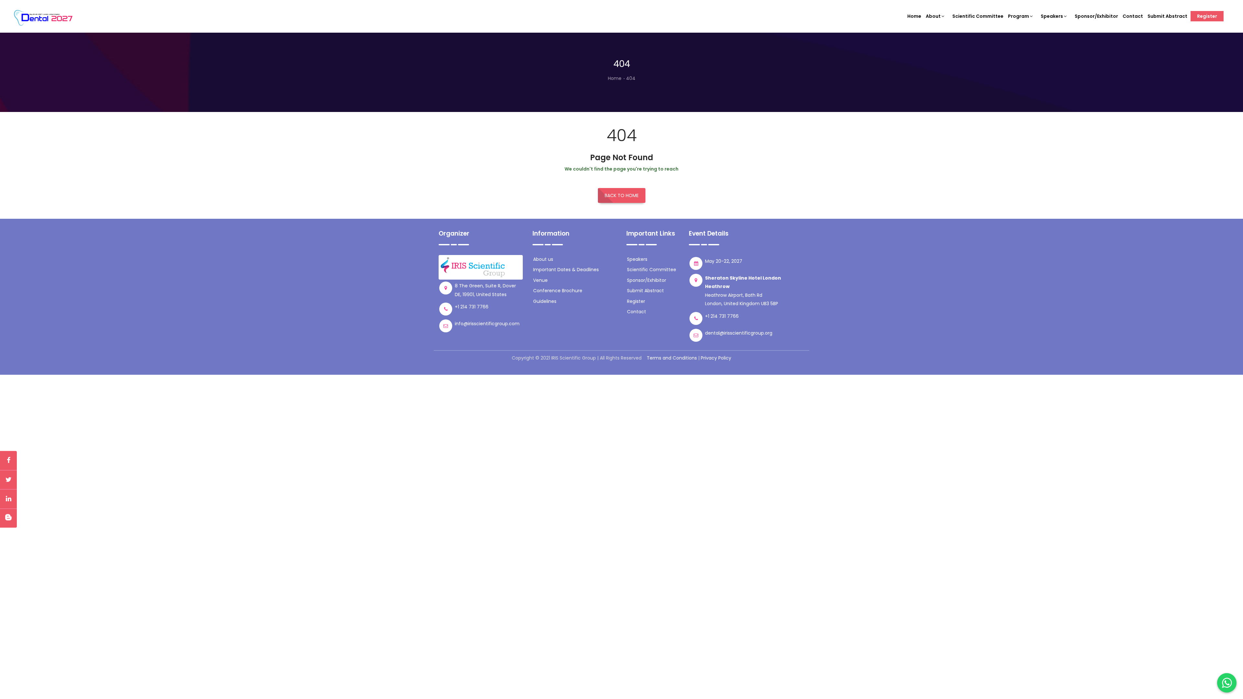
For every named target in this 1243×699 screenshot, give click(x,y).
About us (543, 259)
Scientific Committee (977, 16)
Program (1018, 16)
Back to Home (622, 195)
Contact (1133, 16)
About (933, 16)
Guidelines (544, 301)
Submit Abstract (1167, 16)
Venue (540, 280)
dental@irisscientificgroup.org (738, 333)
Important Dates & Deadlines (566, 269)
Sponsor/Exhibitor (1096, 16)
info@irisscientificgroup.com (487, 323)
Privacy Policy (716, 358)
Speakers (1052, 16)
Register (1207, 16)
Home (914, 16)
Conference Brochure (557, 290)
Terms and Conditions (672, 358)
